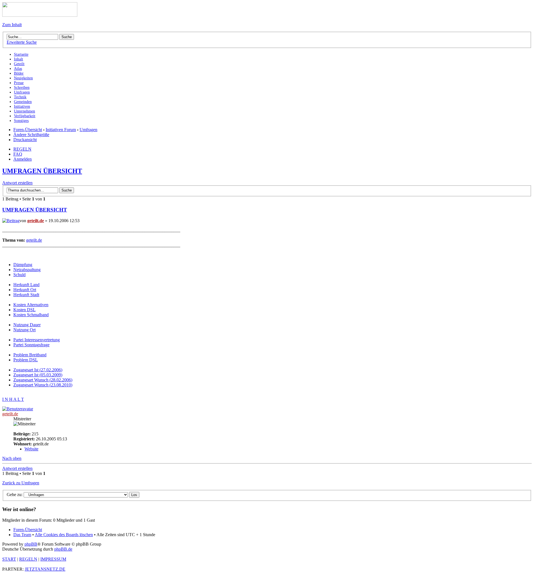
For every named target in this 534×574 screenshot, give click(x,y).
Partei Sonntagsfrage (31, 344)
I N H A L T (13, 399)
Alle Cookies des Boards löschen (64, 534)
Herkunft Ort (24, 289)
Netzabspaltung (27, 269)
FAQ (17, 154)
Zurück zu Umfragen (20, 482)
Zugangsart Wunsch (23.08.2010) (42, 384)
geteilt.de (35, 220)
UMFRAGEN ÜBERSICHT (42, 171)
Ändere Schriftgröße (31, 134)
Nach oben (11, 458)
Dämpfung (22, 264)
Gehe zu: (15, 494)
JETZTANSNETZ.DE (45, 569)
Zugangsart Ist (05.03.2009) (37, 374)
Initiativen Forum (61, 129)
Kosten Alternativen (30, 304)
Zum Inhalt (12, 24)
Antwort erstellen (17, 182)
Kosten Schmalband (31, 314)
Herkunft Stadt (26, 294)
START (9, 559)
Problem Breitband (29, 354)
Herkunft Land (26, 284)
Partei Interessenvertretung (36, 339)
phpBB (30, 544)
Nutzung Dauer (27, 324)
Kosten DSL (24, 309)
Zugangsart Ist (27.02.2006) (37, 369)
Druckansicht (25, 139)
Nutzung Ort (24, 329)
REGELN (22, 149)
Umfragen (88, 129)
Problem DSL (25, 359)
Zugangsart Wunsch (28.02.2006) (42, 379)
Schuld (19, 274)
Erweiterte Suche (22, 42)
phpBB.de (63, 549)
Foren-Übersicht (27, 129)
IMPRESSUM (53, 559)
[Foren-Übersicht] (39, 15)
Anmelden (22, 159)
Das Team (22, 534)
